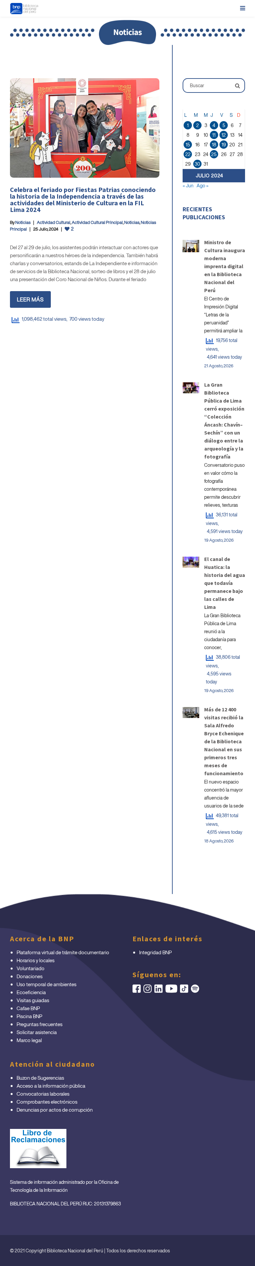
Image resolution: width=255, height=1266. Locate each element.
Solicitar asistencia (37, 1032)
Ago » (203, 185)
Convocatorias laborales (43, 1093)
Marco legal (29, 1040)
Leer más (30, 299)
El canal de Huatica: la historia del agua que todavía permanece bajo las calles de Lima (224, 583)
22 (188, 154)
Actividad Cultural (53, 222)
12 (223, 134)
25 (213, 154)
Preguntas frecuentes (39, 1024)
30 (197, 163)
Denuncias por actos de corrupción (55, 1109)
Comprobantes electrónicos (47, 1101)
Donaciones (29, 976)
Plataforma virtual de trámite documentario (63, 952)
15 (188, 144)
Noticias (23, 222)
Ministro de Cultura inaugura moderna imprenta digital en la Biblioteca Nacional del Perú (224, 266)
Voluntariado (30, 968)
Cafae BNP (28, 1008)
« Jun (188, 185)
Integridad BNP (155, 952)
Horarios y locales (35, 960)
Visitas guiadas (33, 1000)
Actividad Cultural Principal (97, 222)
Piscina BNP (29, 1016)
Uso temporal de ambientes (46, 984)
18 (214, 144)
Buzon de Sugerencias (40, 1077)
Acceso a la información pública (51, 1085)
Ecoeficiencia (31, 992)
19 (223, 144)
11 (213, 134)
